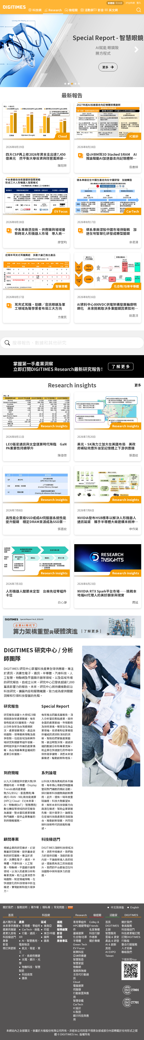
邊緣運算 (78, 933)
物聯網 (77, 966)
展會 (5, 940)
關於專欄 (94, 940)
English (134, 907)
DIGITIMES (131, 915)
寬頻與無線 (79, 970)
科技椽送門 (9, 936)
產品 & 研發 (112, 940)
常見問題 (59, 907)
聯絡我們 (127, 951)
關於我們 (8, 907)
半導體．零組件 (31, 925)
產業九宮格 (9, 933)
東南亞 (48, 925)
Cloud (76, 981)
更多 (105, 72)
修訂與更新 (9, 948)
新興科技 (78, 951)
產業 (21, 921)
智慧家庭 (78, 963)
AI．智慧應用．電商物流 (29, 942)
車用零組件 (79, 921)
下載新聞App (129, 959)
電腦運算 (78, 985)
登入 (138, 2)
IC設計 (77, 1008)
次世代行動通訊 (81, 976)
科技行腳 (94, 933)
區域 (43, 921)
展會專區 (62, 940)
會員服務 (127, 925)
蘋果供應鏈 (9, 929)
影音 (99, 10)
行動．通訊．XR (28, 935)
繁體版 (111, 2)
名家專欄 (94, 929)
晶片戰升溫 (9, 921)
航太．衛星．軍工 (29, 950)
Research (55, 10)
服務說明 (22, 907)
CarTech (78, 1004)
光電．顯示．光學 (29, 961)
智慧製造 (78, 959)
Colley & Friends (94, 923)
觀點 (59, 925)
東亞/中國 (49, 933)
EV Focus (79, 948)
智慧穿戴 (78, 1000)
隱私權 (46, 907)
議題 (59, 921)
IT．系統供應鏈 (31, 955)
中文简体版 (117, 907)
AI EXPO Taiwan (110, 953)
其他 (108, 948)
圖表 (24, 978)
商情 (59, 936)
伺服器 (77, 989)
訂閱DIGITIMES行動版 (131, 938)
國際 (46, 936)
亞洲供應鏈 (79, 955)
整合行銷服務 (129, 944)
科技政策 (27, 974)
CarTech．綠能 (31, 929)
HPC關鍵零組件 (81, 927)
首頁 (11, 915)
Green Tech (80, 944)
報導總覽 (62, 929)
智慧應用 (110, 933)
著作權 (35, 907)
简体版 (119, 2)
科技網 (36, 10)
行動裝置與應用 (81, 995)
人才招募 (127, 948)
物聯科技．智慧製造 (29, 968)
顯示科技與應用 (81, 1017)
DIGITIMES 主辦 (112, 927)
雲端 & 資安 (112, 936)
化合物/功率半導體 (80, 938)
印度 (46, 929)
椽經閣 (73, 10)
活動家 (89, 10)
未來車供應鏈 (11, 925)
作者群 (93, 936)
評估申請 (130, 2)
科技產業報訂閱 (131, 933)
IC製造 (77, 1011)
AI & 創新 (110, 944)
